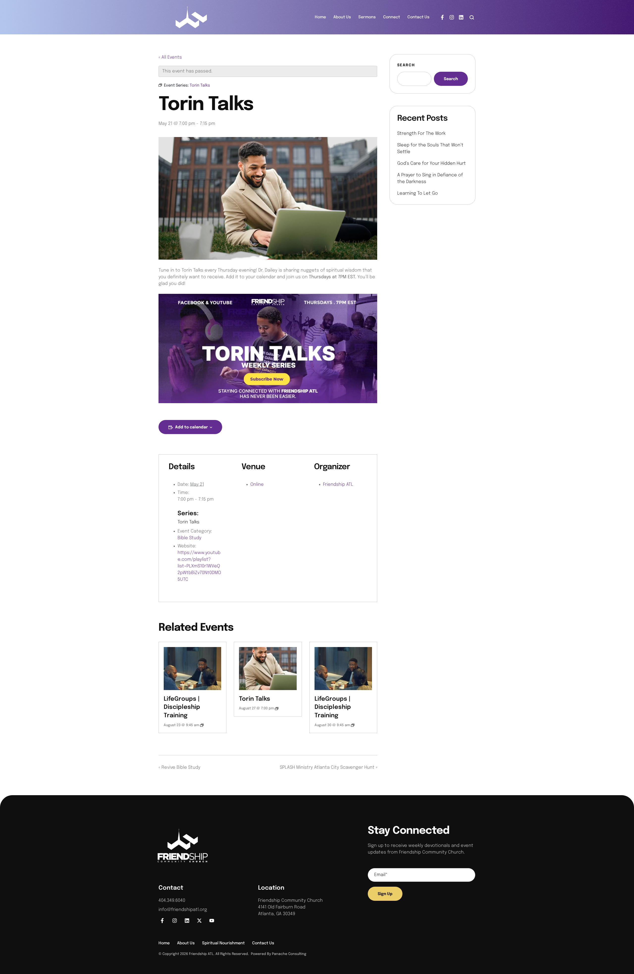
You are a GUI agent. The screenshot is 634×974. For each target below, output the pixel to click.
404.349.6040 (171, 900)
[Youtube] (211, 920)
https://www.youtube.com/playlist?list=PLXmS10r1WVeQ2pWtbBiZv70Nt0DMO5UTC (199, 566)
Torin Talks (188, 522)
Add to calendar (191, 427)
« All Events (170, 57)
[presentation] (192, 668)
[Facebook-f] (442, 17)
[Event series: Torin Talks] (276, 708)
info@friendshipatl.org (182, 909)
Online (257, 484)
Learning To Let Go (417, 193)
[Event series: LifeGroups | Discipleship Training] (202, 725)
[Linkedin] (461, 17)
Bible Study (189, 538)
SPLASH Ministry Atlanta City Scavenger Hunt (328, 767)
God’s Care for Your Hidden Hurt (431, 163)
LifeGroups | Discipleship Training (182, 707)
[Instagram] (451, 17)
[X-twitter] (199, 920)
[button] (472, 17)
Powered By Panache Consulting (277, 954)
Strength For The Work (421, 133)
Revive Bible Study (179, 767)
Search (406, 65)
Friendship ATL (338, 484)
